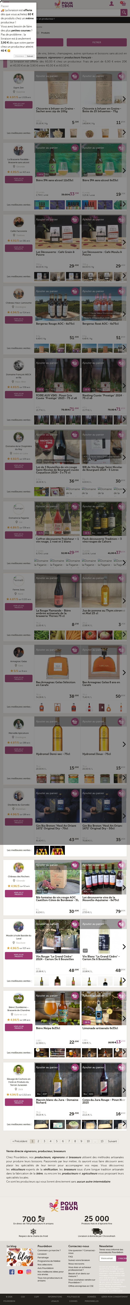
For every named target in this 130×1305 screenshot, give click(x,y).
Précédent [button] (19, 56)
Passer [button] (5, 6)
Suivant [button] (30, 56)
